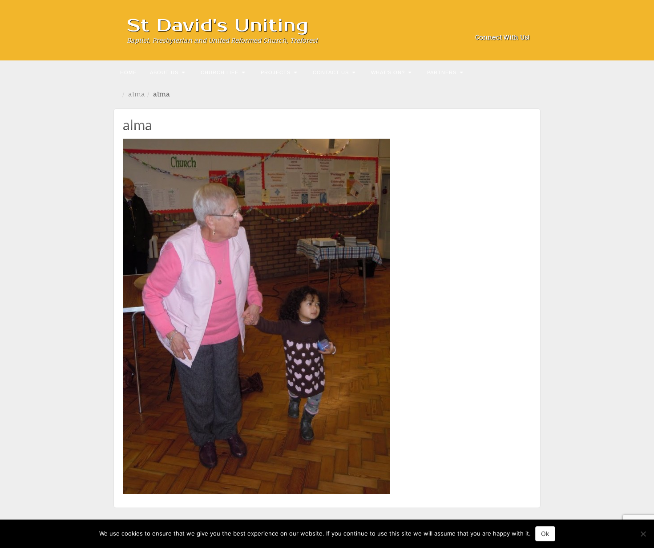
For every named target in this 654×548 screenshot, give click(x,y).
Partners (441, 72)
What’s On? (388, 72)
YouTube (523, 25)
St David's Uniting (218, 25)
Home (128, 72)
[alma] (256, 316)
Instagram (499, 25)
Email (475, 25)
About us (164, 72)
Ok (545, 533)
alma (136, 94)
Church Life (219, 72)
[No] (642, 533)
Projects (276, 72)
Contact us (331, 72)
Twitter (511, 25)
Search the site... (532, 71)
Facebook (487, 25)
